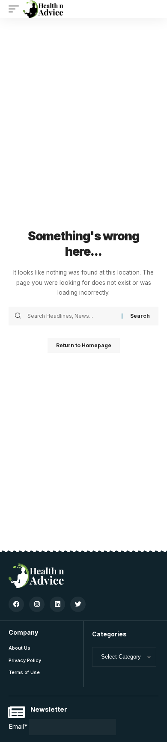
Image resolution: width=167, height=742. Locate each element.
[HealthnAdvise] (43, 9)
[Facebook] (16, 604)
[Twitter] (78, 604)
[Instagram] (37, 604)
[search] (152, 9)
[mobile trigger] (16, 9)
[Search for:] (71, 316)
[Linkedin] (57, 604)
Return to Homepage (83, 345)
